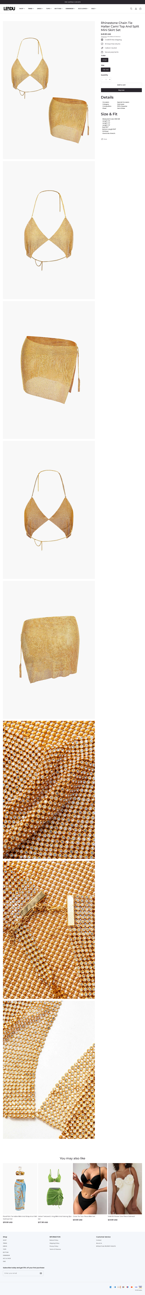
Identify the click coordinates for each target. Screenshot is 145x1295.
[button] (131, 9)
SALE (4, 1261)
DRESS (5, 1246)
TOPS (4, 1249)
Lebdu (140, 1290)
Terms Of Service (55, 1249)
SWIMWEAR (6, 1255)
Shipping (104, 36)
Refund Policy (54, 1240)
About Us (99, 1243)
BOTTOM (5, 1252)
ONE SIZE (105, 69)
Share (105, 139)
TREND (5, 1243)
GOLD (104, 60)
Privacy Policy (54, 1246)
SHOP (4, 1240)
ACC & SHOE (7, 1258)
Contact (98, 1240)
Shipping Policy (54, 1243)
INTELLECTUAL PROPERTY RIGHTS (106, 1246)
